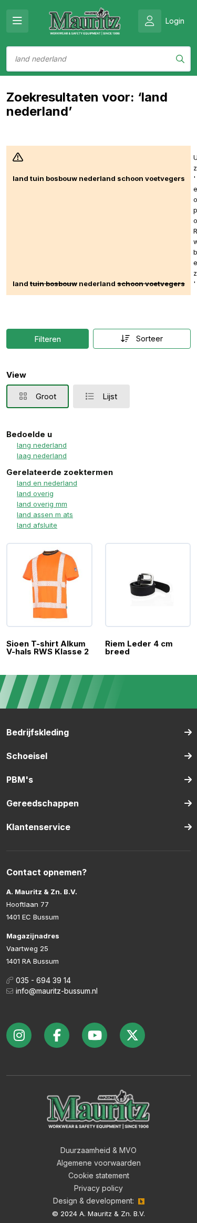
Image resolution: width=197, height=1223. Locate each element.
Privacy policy (98, 1188)
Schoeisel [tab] (26, 756)
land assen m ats (45, 514)
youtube (94, 1035)
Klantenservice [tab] (38, 827)
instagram (19, 1035)
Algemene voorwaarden (99, 1162)
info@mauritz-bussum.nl (57, 990)
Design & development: (93, 1200)
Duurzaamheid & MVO (98, 1150)
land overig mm (42, 504)
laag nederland (42, 455)
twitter (132, 1035)
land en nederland (47, 483)
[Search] (180, 59)
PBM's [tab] (19, 779)
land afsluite (37, 525)
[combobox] (98, 59)
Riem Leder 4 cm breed (139, 647)
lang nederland (42, 445)
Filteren (47, 339)
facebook (56, 1035)
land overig (35, 493)
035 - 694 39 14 (43, 980)
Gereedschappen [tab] (42, 803)
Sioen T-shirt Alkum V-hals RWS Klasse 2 (47, 647)
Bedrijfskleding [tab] (37, 732)
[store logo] (85, 21)
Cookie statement (98, 1175)
